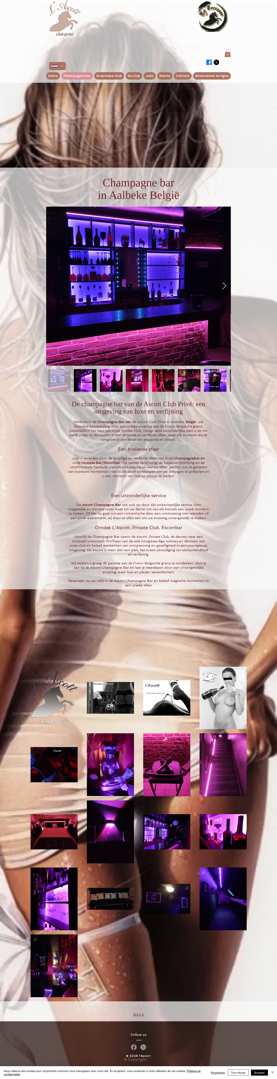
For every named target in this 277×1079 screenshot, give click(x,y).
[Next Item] (224, 286)
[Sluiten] (272, 1072)
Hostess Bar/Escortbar (101, 463)
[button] (227, 53)
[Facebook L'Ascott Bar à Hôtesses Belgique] (134, 1047)
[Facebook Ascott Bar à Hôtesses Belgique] (209, 62)
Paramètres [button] (218, 1072)
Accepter (259, 1072)
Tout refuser (238, 1072)
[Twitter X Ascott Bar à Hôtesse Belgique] (216, 62)
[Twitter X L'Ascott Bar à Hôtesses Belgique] (143, 1047)
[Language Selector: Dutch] (57, 66)
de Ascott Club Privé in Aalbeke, (158, 422)
